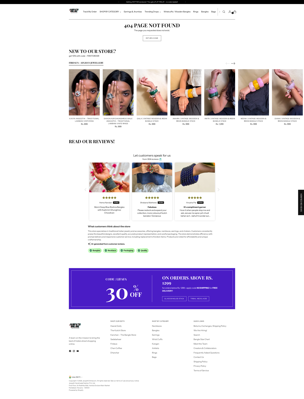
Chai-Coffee (116, 348)
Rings (154, 353)
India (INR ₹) (76, 377)
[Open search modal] (223, 11)
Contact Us (199, 357)
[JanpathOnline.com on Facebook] (70, 351)
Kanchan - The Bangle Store (123, 335)
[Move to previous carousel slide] (228, 63)
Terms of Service (201, 370)
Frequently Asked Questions (206, 353)
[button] (86, 189)
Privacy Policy (200, 366)
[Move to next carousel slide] (233, 63)
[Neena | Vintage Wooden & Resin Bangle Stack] (253, 92)
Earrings (155, 335)
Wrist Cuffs (157, 339)
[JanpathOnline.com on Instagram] (74, 351)
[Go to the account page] (228, 11)
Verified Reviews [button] (301, 202)
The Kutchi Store (118, 330)
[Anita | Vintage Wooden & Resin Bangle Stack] (219, 92)
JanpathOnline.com (89, 381)
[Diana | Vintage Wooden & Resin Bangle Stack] (287, 92)
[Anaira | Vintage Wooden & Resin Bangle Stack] (185, 92)
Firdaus (113, 344)
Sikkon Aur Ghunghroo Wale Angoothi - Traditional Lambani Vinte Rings (118, 120)
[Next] (185, 2)
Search (197, 335)
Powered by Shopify (76, 390)
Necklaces (157, 326)
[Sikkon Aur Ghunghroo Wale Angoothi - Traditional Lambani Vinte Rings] (118, 92)
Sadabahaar (115, 339)
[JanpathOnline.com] (74, 11)
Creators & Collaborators (205, 348)
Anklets (155, 348)
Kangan (155, 344)
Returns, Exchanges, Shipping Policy (210, 326)
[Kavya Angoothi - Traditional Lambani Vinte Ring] (84, 92)
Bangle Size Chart (202, 339)
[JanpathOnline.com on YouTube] (77, 351)
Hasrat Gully (116, 326)
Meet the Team (200, 344)
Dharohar (114, 353)
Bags (154, 357)
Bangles (155, 330)
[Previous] (118, 2)
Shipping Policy (200, 361)
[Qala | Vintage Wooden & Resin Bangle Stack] (152, 92)
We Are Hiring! (200, 330)
